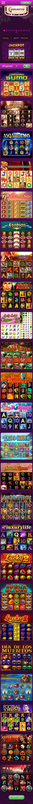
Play (16, 26)
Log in (26, 3)
